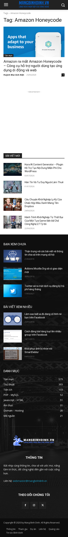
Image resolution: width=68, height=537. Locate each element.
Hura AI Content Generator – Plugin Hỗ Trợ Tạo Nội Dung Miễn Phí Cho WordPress (44, 168)
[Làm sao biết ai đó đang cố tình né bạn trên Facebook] (12, 318)
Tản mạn (8, 55)
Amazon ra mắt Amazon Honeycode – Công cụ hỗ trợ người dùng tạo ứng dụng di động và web (32, 65)
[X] (42, 505)
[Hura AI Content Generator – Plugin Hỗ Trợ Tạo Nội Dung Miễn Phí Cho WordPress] (12, 169)
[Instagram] (34, 505)
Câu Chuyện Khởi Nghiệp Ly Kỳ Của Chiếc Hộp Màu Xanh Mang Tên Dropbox (43, 203)
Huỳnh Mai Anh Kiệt (13, 74)
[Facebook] (25, 505)
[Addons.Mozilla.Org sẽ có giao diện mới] (12, 273)
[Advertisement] (34, 115)
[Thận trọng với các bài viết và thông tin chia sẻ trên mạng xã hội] (12, 256)
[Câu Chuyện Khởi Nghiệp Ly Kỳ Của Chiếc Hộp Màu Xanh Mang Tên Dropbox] (12, 204)
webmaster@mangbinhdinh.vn (30, 481)
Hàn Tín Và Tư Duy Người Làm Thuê (44, 182)
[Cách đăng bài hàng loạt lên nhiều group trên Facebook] (12, 336)
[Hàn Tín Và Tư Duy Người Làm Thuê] (12, 187)
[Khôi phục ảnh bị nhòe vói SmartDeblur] (12, 353)
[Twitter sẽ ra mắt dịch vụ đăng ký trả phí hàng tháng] (12, 290)
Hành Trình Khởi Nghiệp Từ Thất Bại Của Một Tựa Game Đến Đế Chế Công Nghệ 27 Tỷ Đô (44, 220)
